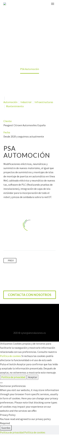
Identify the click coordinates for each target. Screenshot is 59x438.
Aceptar (32, 377)
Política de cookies (10, 356)
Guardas (5, 427)
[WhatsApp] (33, 313)
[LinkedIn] (29, 313)
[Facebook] (25, 313)
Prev (11, 260)
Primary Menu (53, 3)
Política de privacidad (13, 377)
